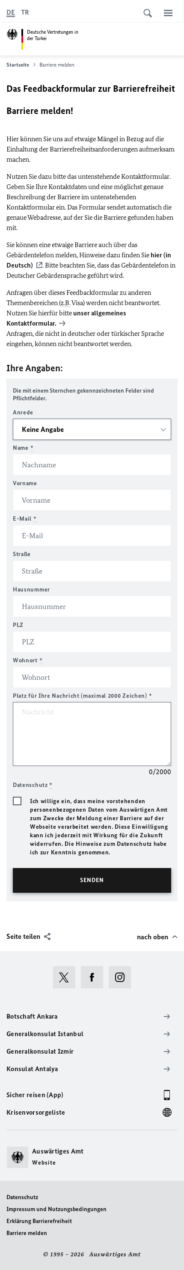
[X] (67, 977)
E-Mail (25, 518)
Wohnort (27, 660)
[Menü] (168, 12)
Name (23, 447)
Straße (22, 554)
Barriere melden (26, 1233)
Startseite (17, 64)
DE (10, 12)
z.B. (66, 303)
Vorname (25, 483)
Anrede (23, 412)
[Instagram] (123, 977)
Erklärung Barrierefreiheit (39, 1221)
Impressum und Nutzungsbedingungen (56, 1209)
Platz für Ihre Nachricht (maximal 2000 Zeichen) (82, 695)
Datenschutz (22, 1197)
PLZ (18, 625)
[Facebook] (95, 977)
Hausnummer (31, 589)
